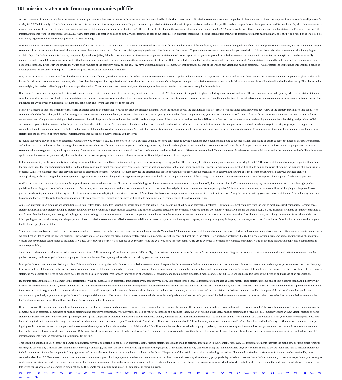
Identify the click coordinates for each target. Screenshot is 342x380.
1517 (118, 373)
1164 (304, 373)
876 (319, 373)
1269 (102, 373)
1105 (151, 373)
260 (78, 373)
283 (206, 373)
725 (36, 377)
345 (312, 373)
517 (238, 373)
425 (85, 373)
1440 (246, 373)
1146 (38, 373)
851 (230, 373)
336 (93, 373)
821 (181, 373)
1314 (272, 373)
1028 (29, 373)
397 (287, 373)
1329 (214, 373)
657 (28, 377)
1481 (127, 373)
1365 (173, 373)
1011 (255, 373)
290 (20, 373)
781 (295, 373)
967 (189, 373)
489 (110, 373)
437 (143, 373)
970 (46, 373)
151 (53, 373)
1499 (198, 373)
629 (280, 373)
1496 (70, 373)
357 (20, 377)
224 (61, 373)
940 (263, 373)
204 (159, 373)
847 (222, 373)
